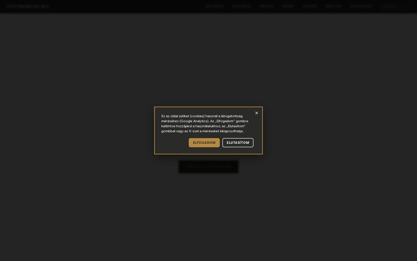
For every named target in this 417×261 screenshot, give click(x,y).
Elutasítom (238, 143)
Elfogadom (204, 143)
